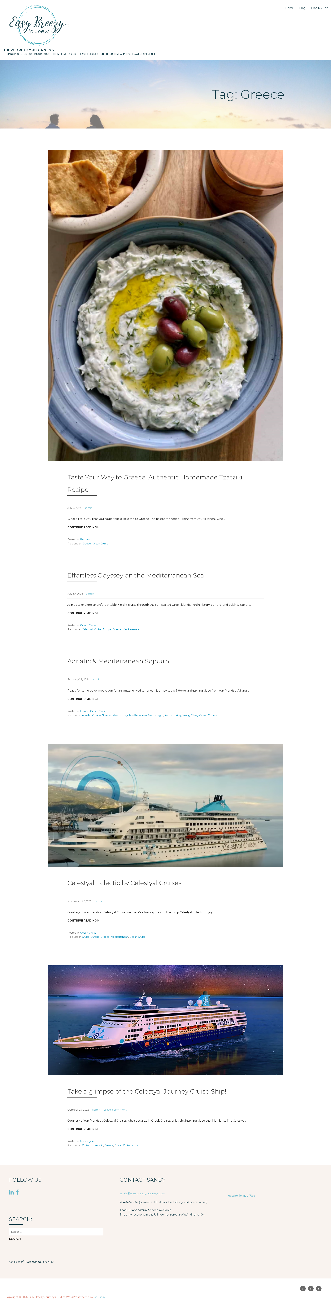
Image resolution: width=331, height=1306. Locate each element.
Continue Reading (82, 527)
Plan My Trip (319, 8)
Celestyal (87, 629)
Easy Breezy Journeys (29, 50)
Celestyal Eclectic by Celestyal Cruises (124, 883)
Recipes (85, 539)
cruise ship (97, 1145)
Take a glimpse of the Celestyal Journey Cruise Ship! (146, 1091)
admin (88, 508)
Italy (125, 715)
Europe (107, 629)
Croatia (96, 715)
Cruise (98, 629)
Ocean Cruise (100, 543)
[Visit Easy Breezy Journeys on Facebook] (17, 1192)
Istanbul (117, 715)
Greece (86, 543)
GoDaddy (99, 1297)
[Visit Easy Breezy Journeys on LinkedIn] (11, 1193)
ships (135, 1145)
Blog (302, 8)
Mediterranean (131, 629)
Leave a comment (115, 1109)
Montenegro (155, 715)
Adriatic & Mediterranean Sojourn (118, 661)
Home (289, 8)
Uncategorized (89, 1141)
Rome (168, 715)
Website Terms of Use (241, 1195)
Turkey (177, 715)
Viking (186, 715)
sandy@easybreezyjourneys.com (142, 1193)
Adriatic (86, 715)
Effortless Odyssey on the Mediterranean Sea (135, 575)
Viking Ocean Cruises (204, 715)
